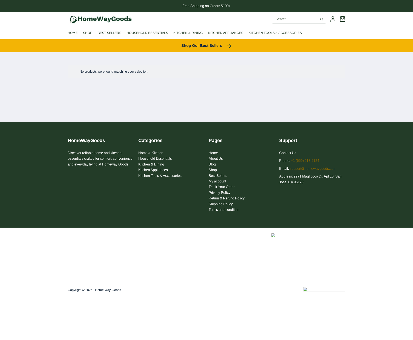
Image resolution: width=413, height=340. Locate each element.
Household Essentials (147, 33)
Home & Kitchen (150, 153)
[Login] (333, 19)
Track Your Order (221, 187)
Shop (87, 33)
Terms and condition (224, 209)
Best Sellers (109, 33)
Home (73, 33)
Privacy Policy (219, 193)
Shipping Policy (221, 204)
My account (217, 181)
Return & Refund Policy (227, 198)
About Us (216, 158)
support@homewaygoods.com (313, 168)
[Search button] (321, 19)
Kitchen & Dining (188, 33)
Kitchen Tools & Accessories (275, 33)
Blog (212, 164)
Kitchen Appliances (225, 33)
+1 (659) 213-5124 (305, 160)
